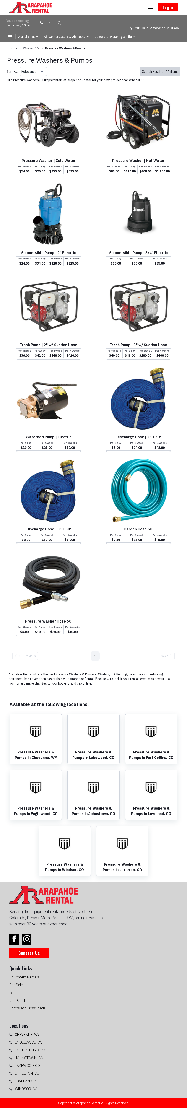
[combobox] (21, 71)
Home (13, 48)
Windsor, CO (31, 48)
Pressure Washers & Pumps (65, 48)
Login (168, 7)
